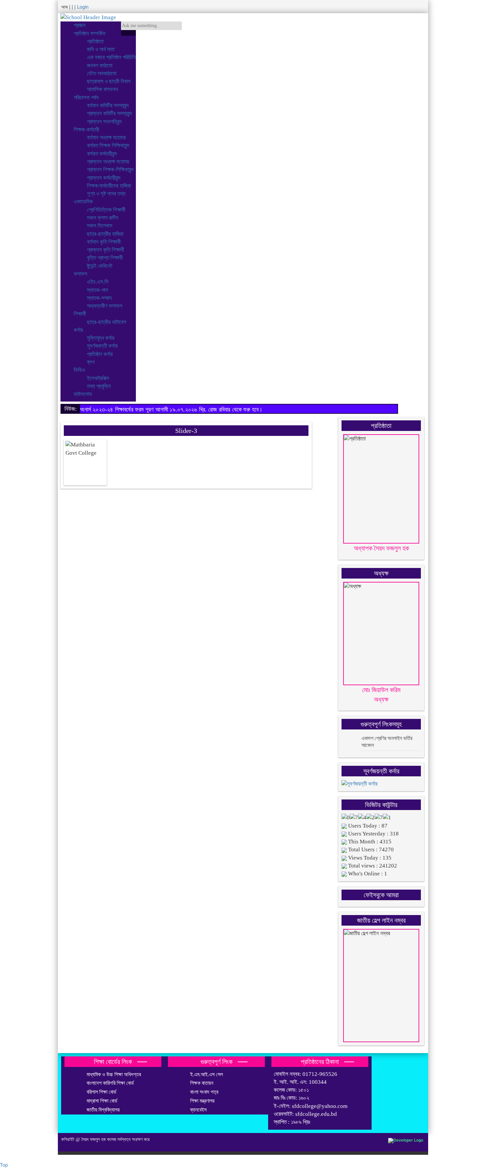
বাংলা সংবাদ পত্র (204, 1092)
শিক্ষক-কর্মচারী (86, 129)
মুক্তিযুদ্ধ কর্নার (100, 338)
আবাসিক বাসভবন (102, 89)
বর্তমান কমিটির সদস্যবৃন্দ (108, 105)
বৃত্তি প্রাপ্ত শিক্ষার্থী (105, 258)
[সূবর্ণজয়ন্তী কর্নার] (360, 783)
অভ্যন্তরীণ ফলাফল (104, 306)
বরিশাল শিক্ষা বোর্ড (101, 1092)
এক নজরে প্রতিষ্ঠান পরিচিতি (111, 57)
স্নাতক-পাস (97, 290)
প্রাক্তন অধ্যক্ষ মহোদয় (108, 162)
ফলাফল (80, 274)
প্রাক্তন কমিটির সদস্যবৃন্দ (109, 113)
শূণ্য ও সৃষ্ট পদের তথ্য (106, 194)
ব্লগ (91, 362)
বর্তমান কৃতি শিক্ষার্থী (104, 242)
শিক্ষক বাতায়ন (201, 1083)
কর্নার (78, 330)
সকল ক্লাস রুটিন (102, 218)
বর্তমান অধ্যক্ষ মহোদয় (106, 137)
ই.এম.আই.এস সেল (206, 1074)
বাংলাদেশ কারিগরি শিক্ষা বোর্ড (110, 1083)
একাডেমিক (83, 201)
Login (83, 6)
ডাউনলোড (83, 394)
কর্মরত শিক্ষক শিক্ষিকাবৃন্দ (108, 145)
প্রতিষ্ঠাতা (95, 41)
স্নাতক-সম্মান (99, 298)
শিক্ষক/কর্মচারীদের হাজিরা (109, 186)
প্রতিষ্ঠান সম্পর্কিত (89, 33)
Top (4, 1164)
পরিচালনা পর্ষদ (86, 97)
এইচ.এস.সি (97, 282)
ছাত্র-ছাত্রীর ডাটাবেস (106, 322)
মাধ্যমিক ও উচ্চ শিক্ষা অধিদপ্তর (114, 1074)
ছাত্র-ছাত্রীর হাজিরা (105, 234)
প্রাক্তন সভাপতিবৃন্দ (104, 122)
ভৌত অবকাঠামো (101, 73)
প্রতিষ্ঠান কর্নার (100, 354)
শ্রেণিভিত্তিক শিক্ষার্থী (106, 210)
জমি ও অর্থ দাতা (100, 49)
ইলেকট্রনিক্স (98, 378)
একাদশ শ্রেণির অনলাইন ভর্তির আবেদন (386, 741)
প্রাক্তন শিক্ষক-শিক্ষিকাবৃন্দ (110, 169)
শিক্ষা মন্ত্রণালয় (202, 1101)
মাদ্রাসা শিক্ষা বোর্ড (102, 1101)
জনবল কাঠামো (99, 65)
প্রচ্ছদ (79, 25)
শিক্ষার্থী (80, 314)
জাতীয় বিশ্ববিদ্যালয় (103, 1110)
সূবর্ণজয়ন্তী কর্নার (102, 346)
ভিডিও (79, 370)
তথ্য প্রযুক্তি (99, 386)
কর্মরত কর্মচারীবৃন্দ (102, 154)
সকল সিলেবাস (99, 226)
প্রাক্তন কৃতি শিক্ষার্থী (105, 250)
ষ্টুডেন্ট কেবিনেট (99, 266)
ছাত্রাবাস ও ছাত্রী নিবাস (109, 81)
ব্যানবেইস (198, 1110)
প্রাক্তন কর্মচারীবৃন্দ (103, 178)
